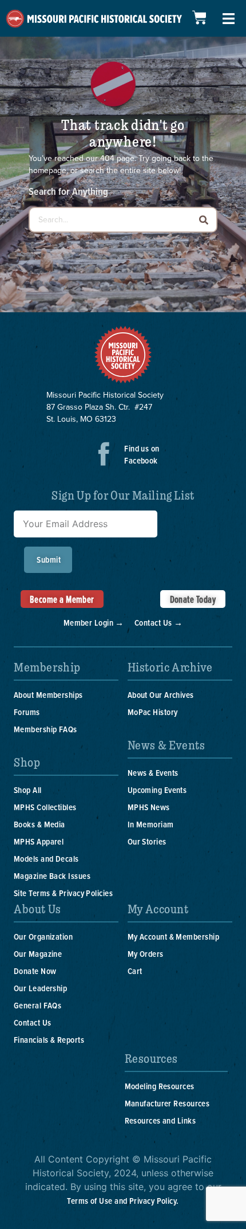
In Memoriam (151, 824)
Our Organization (43, 936)
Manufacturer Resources (167, 1103)
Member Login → (94, 623)
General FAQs (37, 1005)
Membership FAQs (45, 729)
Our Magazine (38, 954)
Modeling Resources (160, 1086)
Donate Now (35, 971)
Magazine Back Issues (52, 876)
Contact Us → (158, 623)
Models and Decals (46, 859)
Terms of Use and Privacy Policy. (122, 1201)
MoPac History (153, 712)
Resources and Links (160, 1120)
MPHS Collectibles (45, 807)
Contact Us (32, 1022)
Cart (135, 971)
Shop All (28, 790)
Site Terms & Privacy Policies (63, 893)
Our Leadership (40, 988)
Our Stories (147, 841)
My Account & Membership (173, 936)
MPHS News (149, 807)
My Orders (146, 954)
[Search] (203, 219)
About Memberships (48, 695)
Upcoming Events (157, 790)
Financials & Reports (49, 1040)
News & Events (153, 773)
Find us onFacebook (142, 454)
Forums (27, 712)
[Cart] (199, 17)
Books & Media (39, 824)
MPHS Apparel (39, 841)
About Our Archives (161, 695)
